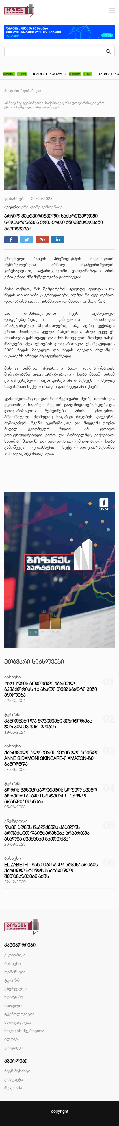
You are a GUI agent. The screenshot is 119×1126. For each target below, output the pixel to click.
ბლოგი (11, 1038)
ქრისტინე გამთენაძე (42, 206)
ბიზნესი (12, 963)
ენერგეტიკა (15, 988)
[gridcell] (59, 361)
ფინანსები (15, 971)
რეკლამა (13, 1087)
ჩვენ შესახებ (17, 1070)
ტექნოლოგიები (19, 1013)
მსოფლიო (14, 1005)
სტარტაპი (13, 996)
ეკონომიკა (14, 954)
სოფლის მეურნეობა (24, 1030)
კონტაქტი (13, 1079)
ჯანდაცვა (13, 1047)
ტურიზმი (13, 980)
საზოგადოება (17, 1022)
